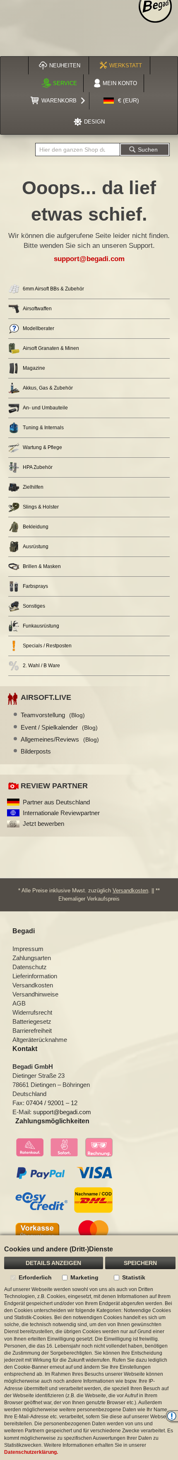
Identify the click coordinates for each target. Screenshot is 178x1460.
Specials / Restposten (47, 646)
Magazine (34, 368)
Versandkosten (130, 890)
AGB (19, 1003)
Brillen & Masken (42, 566)
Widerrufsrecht (32, 1012)
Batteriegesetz (31, 1021)
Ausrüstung (35, 546)
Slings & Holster (41, 507)
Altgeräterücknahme (39, 1039)
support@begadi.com (89, 259)
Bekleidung (35, 527)
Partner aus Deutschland (56, 802)
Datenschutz (29, 966)
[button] (121, 100)
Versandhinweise (35, 994)
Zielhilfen (33, 487)
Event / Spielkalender (59, 727)
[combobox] (78, 149)
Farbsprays (35, 586)
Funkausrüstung (41, 626)
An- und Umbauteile (45, 408)
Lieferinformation (34, 976)
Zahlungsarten (31, 957)
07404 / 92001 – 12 (51, 1102)
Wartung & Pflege (42, 447)
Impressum (27, 948)
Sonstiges (34, 606)
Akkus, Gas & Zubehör (48, 388)
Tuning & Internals (43, 427)
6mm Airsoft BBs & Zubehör (53, 289)
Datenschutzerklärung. (31, 1452)
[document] (89, 1347)
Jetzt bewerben (43, 823)
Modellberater (38, 328)
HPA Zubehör (38, 467)
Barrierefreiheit (32, 1030)
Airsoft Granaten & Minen (51, 348)
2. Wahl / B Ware (41, 665)
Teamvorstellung (53, 714)
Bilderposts (36, 751)
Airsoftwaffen (37, 308)
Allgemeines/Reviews (60, 739)
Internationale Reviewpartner (61, 812)
